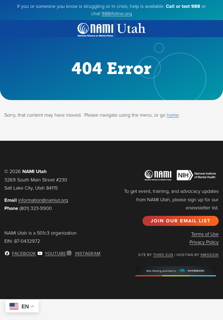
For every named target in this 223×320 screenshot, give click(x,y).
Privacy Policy (204, 242)
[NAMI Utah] (111, 28)
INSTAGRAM (88, 253)
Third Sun (163, 254)
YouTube (55, 253)
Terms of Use (205, 234)
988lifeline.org (116, 13)
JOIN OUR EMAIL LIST (180, 220)
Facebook (24, 253)
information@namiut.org (43, 200)
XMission (209, 254)
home (173, 115)
